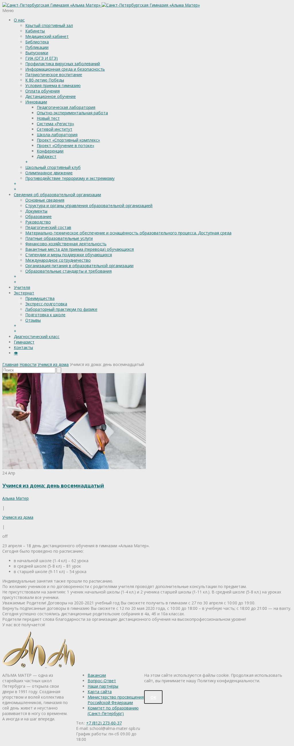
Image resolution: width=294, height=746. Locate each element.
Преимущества (40, 298)
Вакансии (97, 675)
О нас (19, 20)
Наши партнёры (103, 686)
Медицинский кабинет (47, 36)
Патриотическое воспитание (53, 74)
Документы (36, 211)
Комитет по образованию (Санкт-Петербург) (113, 710)
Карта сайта (100, 691)
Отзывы (33, 320)
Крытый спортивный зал (49, 25)
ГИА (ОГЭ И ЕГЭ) (41, 58)
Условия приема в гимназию (53, 85)
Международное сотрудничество (58, 260)
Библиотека (37, 42)
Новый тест (48, 118)
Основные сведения (44, 200)
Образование (38, 216)
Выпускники (36, 52)
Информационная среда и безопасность (65, 69)
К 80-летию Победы (44, 80)
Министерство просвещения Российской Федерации (116, 699)
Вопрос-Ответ (102, 680)
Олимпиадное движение (49, 173)
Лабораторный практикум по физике (61, 309)
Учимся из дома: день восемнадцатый (53, 486)
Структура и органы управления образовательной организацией (88, 205)
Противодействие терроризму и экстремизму (70, 178)
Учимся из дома (53, 364)
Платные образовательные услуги (59, 238)
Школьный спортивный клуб (53, 167)
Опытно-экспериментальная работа (72, 112)
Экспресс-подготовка (46, 304)
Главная (10, 364)
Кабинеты (35, 31)
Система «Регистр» (55, 123)
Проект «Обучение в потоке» (65, 145)
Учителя (22, 287)
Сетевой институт (54, 129)
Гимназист (24, 342)
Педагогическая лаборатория (66, 107)
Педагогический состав (48, 227)
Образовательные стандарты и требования (68, 271)
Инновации (36, 102)
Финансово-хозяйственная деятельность (66, 243)
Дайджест (46, 156)
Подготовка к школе (45, 314)
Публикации (37, 47)
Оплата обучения (42, 91)
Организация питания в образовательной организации (79, 265)
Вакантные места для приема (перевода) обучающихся (79, 249)
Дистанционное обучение (50, 96)
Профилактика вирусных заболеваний (62, 63)
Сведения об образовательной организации (57, 194)
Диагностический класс (36, 336)
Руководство (38, 222)
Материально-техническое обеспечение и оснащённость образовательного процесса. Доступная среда (128, 233)
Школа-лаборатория (57, 134)
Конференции (50, 151)
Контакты (23, 347)
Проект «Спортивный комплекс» (68, 140)
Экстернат (24, 293)
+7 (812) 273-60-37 (104, 723)
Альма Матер (15, 498)
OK (153, 697)
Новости (28, 364)
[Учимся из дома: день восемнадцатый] (74, 467)
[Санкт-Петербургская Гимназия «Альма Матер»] (101, 5)
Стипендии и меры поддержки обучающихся (68, 254)
